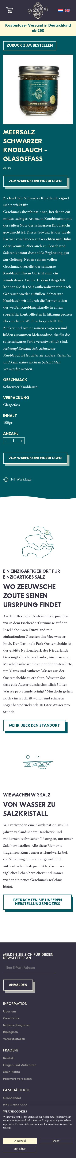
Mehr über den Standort (34, 726)
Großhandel (12, 1098)
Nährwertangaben (16, 1025)
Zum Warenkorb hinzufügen (35, 181)
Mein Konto (11, 1071)
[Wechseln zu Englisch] (67, 10)
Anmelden (18, 985)
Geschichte (11, 1018)
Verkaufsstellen (14, 1039)
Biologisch (10, 1032)
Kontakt (9, 1058)
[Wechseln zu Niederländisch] (60, 10)
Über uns (9, 1011)
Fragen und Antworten (19, 1065)
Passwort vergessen (17, 1078)
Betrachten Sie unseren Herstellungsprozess (37, 902)
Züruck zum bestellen (30, 46)
